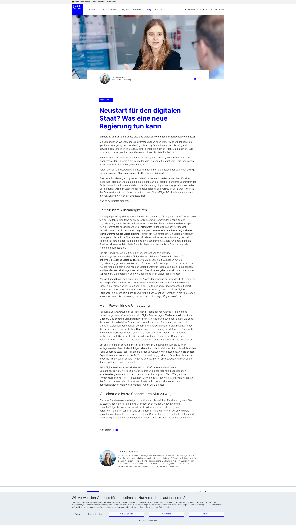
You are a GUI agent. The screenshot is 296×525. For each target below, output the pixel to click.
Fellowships (138, 9)
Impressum (142, 520)
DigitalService (106, 100)
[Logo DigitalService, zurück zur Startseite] (77, 9)
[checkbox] (73, 514)
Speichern (166, 514)
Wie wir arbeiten (110, 9)
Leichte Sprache (211, 9)
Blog (149, 9)
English (221, 9)
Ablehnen (207, 514)
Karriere (158, 9)
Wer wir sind (93, 9)
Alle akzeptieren (126, 514)
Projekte (125, 9)
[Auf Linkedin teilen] (195, 78)
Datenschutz (164, 507)
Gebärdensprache (194, 9)
